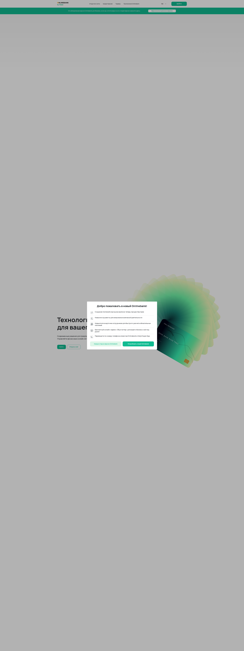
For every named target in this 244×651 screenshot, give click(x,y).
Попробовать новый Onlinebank (138, 344)
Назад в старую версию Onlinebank (105, 344)
